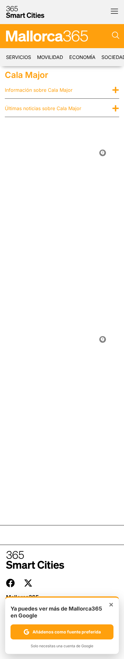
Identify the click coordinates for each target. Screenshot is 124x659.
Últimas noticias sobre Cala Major (43, 108)
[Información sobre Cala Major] (115, 90)
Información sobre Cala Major (39, 90)
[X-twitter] (28, 583)
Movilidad (50, 57)
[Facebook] (10, 583)
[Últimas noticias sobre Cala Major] (115, 108)
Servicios (18, 57)
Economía (82, 57)
